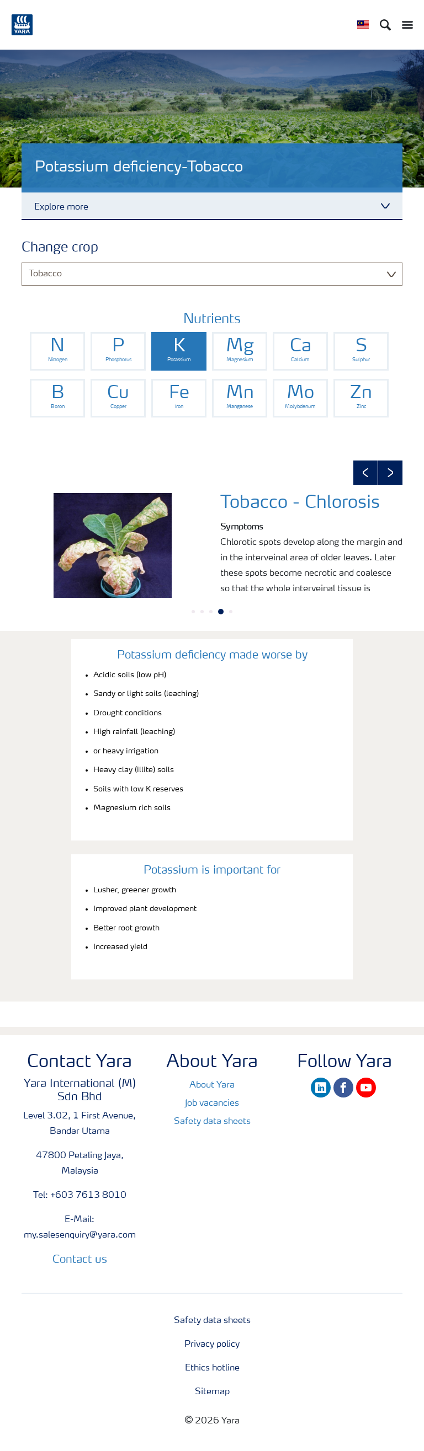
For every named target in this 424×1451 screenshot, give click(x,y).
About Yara (212, 1085)
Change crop (60, 248)
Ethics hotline (212, 1368)
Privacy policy (212, 1344)
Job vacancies (212, 1103)
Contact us (79, 1260)
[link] (57, 351)
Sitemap (212, 1392)
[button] (365, 473)
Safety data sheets (212, 1121)
